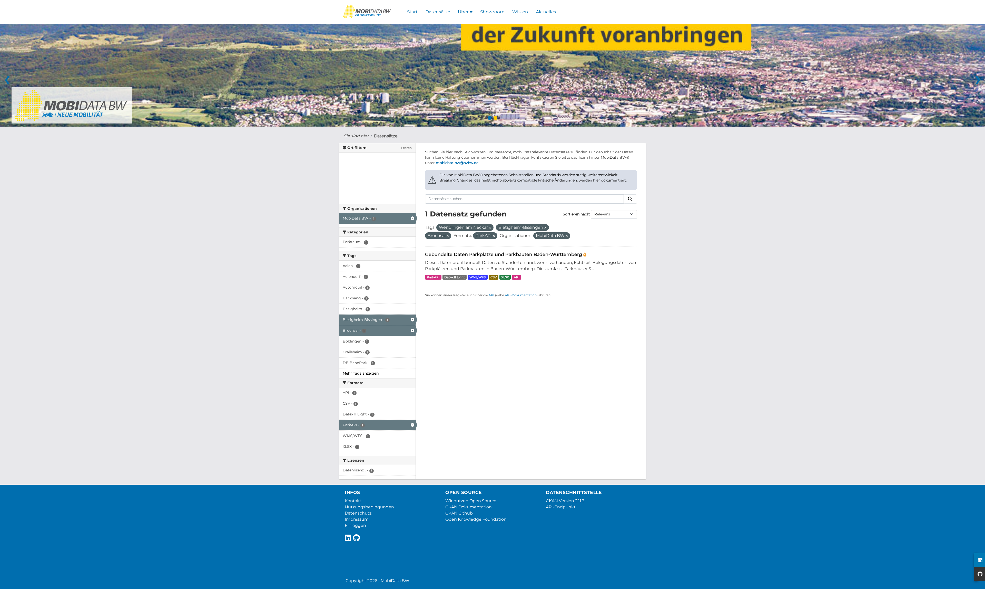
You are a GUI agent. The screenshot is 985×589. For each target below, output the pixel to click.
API (516, 277)
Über (464, 11)
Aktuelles (546, 11)
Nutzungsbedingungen (369, 507)
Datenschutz (358, 513)
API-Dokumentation (521, 295)
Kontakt (353, 500)
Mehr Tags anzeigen (361, 373)
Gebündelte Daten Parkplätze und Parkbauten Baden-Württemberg (504, 254)
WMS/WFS (477, 277)
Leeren (406, 148)
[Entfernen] (490, 228)
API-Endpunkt (561, 507)
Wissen (520, 11)
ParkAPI (433, 277)
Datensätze (437, 11)
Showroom (492, 11)
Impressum (357, 519)
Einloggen (355, 525)
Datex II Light (454, 277)
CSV (493, 277)
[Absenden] (630, 199)
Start (412, 11)
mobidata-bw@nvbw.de (457, 162)
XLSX (505, 277)
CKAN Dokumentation (468, 507)
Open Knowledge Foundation (476, 519)
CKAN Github (459, 513)
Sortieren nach (576, 214)
